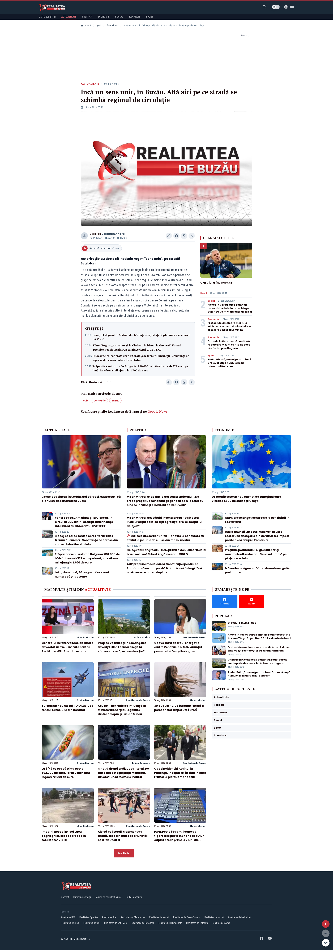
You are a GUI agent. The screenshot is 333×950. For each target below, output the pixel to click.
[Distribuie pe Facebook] (176, 236)
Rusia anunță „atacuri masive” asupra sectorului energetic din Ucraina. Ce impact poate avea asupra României (257, 536)
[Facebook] (286, 7)
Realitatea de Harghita (197, 923)
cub (85, 400)
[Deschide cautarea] (264, 6)
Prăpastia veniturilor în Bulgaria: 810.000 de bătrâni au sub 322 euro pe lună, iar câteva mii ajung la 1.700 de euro (140, 368)
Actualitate (112, 25)
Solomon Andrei (113, 234)
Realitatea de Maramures (133, 917)
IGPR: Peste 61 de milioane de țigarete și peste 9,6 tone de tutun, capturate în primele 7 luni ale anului (179, 838)
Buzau (115, 400)
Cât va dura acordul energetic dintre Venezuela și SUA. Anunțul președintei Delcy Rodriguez (178, 647)
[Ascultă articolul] (326, 924)
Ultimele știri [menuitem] (47, 16)
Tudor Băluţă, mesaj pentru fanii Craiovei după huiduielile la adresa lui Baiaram (229, 363)
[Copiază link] (169, 236)
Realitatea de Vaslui (214, 917)
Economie (213, 319)
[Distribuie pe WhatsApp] (184, 236)
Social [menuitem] (119, 16)
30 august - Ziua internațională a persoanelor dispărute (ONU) (179, 708)
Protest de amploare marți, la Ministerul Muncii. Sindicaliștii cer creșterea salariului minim (229, 326)
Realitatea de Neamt (159, 917)
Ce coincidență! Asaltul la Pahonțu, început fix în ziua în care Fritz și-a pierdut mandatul (180, 773)
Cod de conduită (134, 897)
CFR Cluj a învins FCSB (216, 283)
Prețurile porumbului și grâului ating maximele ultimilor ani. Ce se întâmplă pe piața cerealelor (256, 554)
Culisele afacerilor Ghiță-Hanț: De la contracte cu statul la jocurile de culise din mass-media (165, 538)
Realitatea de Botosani (143, 923)
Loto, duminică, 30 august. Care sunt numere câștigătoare (82, 574)
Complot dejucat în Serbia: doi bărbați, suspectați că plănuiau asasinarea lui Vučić (141, 337)
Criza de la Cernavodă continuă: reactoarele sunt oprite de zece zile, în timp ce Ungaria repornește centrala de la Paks (229, 346)
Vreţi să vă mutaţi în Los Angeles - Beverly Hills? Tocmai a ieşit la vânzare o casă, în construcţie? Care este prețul (123, 649)
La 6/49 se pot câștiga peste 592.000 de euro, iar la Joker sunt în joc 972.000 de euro (66, 773)
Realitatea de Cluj (91, 923)
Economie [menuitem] (104, 16)
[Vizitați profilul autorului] (84, 235)
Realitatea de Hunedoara (170, 923)
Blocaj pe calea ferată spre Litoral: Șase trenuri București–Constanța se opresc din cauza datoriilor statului (141, 358)
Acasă (87, 25)
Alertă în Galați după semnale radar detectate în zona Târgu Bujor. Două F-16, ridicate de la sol (230, 308)
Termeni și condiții (82, 897)
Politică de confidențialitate (108, 897)
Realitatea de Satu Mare (115, 923)
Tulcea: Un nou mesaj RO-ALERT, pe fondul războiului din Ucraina (67, 708)
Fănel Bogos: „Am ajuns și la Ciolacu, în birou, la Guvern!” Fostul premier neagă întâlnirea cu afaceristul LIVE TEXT (137, 347)
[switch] (276, 7)
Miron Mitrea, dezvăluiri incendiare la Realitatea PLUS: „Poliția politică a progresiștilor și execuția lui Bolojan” (164, 522)
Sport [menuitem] (149, 16)
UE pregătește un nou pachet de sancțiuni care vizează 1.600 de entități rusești (246, 499)
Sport (203, 293)
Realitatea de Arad (221, 923)
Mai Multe (124, 853)
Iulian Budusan (85, 637)
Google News (157, 411)
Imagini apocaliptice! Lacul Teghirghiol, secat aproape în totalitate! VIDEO (64, 836)
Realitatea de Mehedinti (239, 917)
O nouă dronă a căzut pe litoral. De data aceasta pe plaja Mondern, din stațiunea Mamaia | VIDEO (123, 773)
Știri (99, 25)
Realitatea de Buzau (194, 637)
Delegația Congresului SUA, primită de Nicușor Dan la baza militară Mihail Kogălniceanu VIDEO (166, 552)
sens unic (100, 400)
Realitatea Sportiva (88, 917)
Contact (65, 897)
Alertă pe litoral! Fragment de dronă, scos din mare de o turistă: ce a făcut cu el (122, 836)
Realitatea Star (109, 917)
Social (211, 301)
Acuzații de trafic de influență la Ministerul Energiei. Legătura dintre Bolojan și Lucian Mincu (122, 710)
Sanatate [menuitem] (134, 16)
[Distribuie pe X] (192, 236)
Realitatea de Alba (70, 923)
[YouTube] (292, 7)
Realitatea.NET (68, 917)
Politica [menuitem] (87, 16)
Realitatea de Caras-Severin (186, 917)
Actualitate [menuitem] (68, 16)
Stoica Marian (141, 637)
